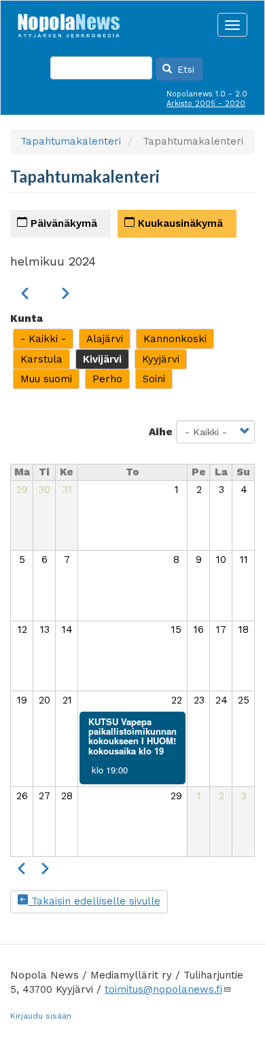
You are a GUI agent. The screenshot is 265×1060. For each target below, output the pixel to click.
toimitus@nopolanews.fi (163, 989)
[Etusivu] (68, 21)
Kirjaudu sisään (40, 1016)
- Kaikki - (43, 339)
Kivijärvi (102, 359)
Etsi (184, 69)
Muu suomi (46, 379)
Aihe (161, 432)
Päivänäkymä (62, 223)
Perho (107, 379)
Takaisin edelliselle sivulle (94, 901)
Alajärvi (104, 339)
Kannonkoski (175, 339)
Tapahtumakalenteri (70, 141)
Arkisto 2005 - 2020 (205, 103)
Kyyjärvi (160, 359)
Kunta (26, 318)
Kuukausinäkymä (179, 223)
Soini (154, 379)
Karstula (41, 359)
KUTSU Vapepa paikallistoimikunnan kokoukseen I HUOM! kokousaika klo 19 (132, 736)
